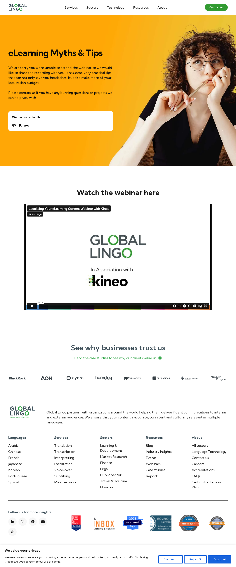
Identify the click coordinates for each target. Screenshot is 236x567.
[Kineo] (15, 125)
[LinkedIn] (12, 521)
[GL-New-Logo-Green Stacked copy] (17, 7)
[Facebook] (33, 521)
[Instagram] (22, 521)
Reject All (195, 559)
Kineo (24, 125)
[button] (80, 7)
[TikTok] (12, 532)
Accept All (220, 559)
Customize (170, 559)
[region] (118, 556)
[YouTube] (43, 521)
